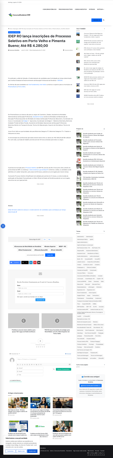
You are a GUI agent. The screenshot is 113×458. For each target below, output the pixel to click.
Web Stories (91, 450)
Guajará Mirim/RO (86, 303)
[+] (41, 364)
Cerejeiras (97, 264)
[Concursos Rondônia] (19, 14)
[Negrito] (18, 365)
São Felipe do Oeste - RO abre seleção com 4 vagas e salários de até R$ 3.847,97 (94, 55)
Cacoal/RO (97, 259)
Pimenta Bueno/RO (41, 250)
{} (38, 364)
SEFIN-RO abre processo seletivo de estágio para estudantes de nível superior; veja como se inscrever (93, 42)
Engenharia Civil (81, 289)
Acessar (69, 353)
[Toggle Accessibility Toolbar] (3, 226)
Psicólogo (79, 347)
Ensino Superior (50, 246)
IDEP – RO (63, 246)
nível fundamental (33, 84)
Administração (89, 236)
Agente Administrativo (82, 242)
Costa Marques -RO (90, 278)
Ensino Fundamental (82, 292)
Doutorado (96, 281)
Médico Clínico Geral (98, 324)
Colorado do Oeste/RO (82, 270)
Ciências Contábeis (91, 267)
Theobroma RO (93, 352)
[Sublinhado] (22, 365)
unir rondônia (93, 358)
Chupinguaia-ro (81, 267)
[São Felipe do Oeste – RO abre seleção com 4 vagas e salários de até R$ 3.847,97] (18, 402)
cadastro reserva (81, 261)
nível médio (42, 84)
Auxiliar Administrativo (82, 256)
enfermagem (91, 287)
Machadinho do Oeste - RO (83, 319)
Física (78, 303)
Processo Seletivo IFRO (82, 341)
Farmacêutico (96, 295)
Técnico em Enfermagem (96, 355)
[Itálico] (20, 365)
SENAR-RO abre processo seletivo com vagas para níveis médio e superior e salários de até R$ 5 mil (94, 78)
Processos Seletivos (14, 32)
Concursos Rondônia (14, 50)
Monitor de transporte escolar (84, 321)
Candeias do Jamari (88, 264)
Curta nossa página (82, 364)
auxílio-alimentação (94, 256)
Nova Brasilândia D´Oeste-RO (84, 327)
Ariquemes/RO (80, 250)
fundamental (98, 298)
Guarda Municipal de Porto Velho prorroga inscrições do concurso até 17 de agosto (62, 411)
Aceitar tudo (32, 451)
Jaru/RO (79, 316)
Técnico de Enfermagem (82, 355)
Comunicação (93, 270)
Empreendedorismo (81, 287)
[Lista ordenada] (27, 365)
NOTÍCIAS (100, 9)
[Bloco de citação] (32, 365)
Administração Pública (82, 239)
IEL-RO (95, 306)
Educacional (80, 284)
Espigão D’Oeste (81, 295)
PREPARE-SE (96, 20)
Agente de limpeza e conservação (85, 245)
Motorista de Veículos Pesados (84, 324)
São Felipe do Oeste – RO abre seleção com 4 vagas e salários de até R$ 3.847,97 (17, 411)
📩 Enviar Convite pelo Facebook (90, 385)
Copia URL (50, 255)
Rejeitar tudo (21, 451)
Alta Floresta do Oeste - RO (83, 247)
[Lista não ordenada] (29, 365)
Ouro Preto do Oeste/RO (90, 333)
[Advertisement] (40, 65)
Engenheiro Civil (91, 289)
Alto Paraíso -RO (96, 247)
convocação (80, 278)
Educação (87, 284)
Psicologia (91, 344)
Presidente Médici (91, 338)
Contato (102, 450)
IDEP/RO (59, 80)
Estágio (25, 121)
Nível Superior (99, 330)
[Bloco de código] (34, 365)
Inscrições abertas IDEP (82, 309)
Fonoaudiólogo (89, 298)
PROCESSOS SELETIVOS (66, 9)
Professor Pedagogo (95, 341)
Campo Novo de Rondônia (93, 261)
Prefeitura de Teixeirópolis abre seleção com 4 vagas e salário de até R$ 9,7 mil (17, 435)
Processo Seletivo (31, 167)
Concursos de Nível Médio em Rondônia (28, 246)
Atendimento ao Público (93, 253)
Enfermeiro (99, 287)
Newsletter (69, 450)
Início (10, 28)
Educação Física (96, 284)
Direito (89, 281)
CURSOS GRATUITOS (81, 9)
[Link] (36, 365)
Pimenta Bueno (12, 86)
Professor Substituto (82, 344)
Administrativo (80, 236)
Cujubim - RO (100, 278)
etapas (88, 295)
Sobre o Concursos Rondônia (57, 450)
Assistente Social (38, 116)
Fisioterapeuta (80, 298)
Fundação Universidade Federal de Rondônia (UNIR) (89, 301)
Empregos (15, 28)
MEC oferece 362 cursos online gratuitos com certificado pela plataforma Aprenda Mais (92, 62)
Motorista (95, 321)
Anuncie (97, 450)
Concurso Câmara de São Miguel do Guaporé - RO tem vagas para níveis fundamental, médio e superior (93, 35)
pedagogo (79, 335)
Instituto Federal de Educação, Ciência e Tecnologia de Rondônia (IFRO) (90, 313)
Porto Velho (21, 86)
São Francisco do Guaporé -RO (84, 349)
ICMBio (94, 303)
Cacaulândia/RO (88, 259)
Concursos (90, 273)
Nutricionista (80, 330)
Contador (100, 275)
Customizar (10, 451)
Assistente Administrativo (92, 250)
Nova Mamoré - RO (98, 327)
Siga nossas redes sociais (79, 450)
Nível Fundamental (25, 250)
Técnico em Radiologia (82, 358)
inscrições (101, 306)
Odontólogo (80, 333)
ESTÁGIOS (92, 9)
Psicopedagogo (99, 344)
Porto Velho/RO (57, 250)
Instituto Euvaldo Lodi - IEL (96, 309)
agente (91, 239)
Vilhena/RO (101, 358)
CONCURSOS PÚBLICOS (49, 9)
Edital (102, 281)
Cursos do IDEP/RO (81, 281)
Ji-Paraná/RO (86, 316)
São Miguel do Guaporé (82, 352)
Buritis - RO (80, 259)
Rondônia (97, 347)
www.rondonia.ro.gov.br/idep (37, 170)
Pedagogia (100, 333)
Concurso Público (81, 273)
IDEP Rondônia (80, 306)
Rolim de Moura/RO (88, 347)
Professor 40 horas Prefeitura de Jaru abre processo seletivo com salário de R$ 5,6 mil (62, 435)
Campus (79, 264)
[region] (21, 445)
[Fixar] (25, 365)
